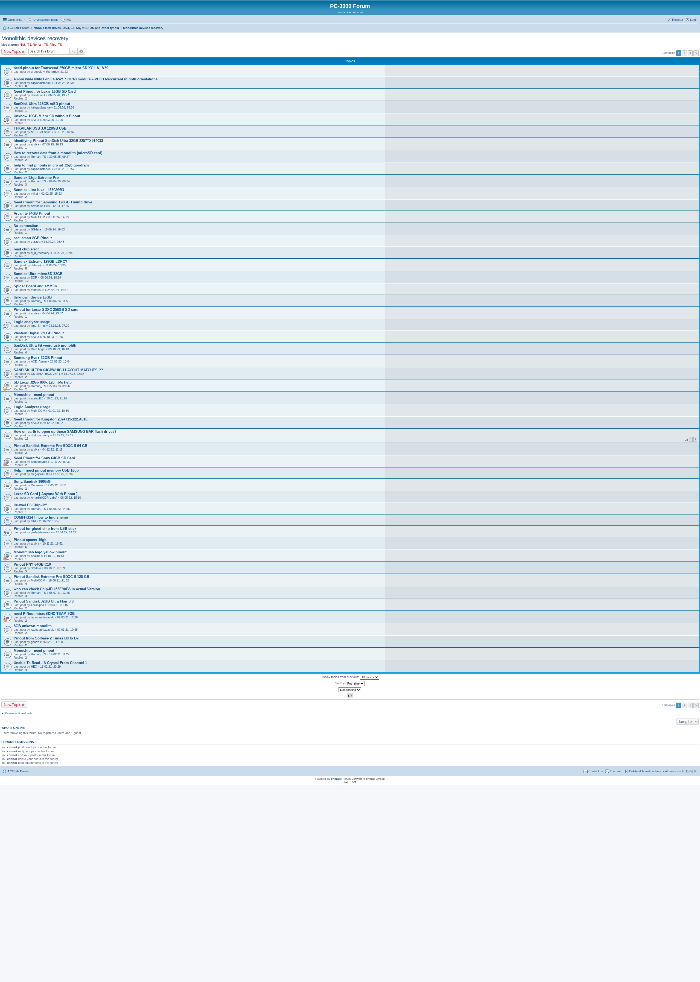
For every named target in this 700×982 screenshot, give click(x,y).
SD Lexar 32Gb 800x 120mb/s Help (43, 382)
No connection (26, 226)
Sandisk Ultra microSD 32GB (38, 274)
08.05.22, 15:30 (70, 497)
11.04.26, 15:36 (64, 107)
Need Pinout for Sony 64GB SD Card (44, 458)
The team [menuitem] (616, 771)
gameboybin (39, 461)
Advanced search (81, 51)
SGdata (36, 229)
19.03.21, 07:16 (57, 605)
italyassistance (41, 82)
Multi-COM (38, 217)
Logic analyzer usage (32, 322)
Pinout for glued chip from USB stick (45, 529)
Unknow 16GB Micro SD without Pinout (47, 116)
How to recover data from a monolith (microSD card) (58, 153)
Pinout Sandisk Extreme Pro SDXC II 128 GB (51, 577)
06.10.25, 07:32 (64, 132)
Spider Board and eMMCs (35, 286)
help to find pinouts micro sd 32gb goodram (51, 165)
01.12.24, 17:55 (58, 205)
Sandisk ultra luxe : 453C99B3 (39, 190)
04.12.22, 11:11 (52, 449)
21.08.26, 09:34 (64, 82)
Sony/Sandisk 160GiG (32, 482)
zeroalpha (37, 605)
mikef (34, 193)
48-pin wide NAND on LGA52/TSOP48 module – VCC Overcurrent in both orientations (86, 79)
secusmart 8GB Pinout (33, 238)
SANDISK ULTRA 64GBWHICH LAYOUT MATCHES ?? (58, 370)
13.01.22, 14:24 (66, 532)
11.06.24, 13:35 (55, 265)
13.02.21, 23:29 (50, 666)
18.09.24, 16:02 (54, 229)
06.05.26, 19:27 (58, 95)
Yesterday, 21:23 (57, 71)
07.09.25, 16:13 (52, 144)
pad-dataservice (41, 532)
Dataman (37, 485)
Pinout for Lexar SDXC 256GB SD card (46, 310)
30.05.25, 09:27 (59, 156)
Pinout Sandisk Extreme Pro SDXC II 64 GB (50, 446)
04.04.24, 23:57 (52, 313)
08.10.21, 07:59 (54, 568)
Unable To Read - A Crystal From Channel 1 (50, 663)
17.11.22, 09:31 (60, 461)
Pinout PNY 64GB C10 (32, 564)
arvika (35, 119)
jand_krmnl (38, 325)
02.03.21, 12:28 (67, 617)
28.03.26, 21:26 (52, 119)
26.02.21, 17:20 (52, 642)
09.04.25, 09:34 (59, 181)
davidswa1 (38, 95)
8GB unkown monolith (33, 626)
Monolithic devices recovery (143, 28)
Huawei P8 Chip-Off (30, 505)
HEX (34, 666)
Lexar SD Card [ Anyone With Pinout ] (45, 494)
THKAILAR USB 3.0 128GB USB (40, 128)
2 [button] (684, 53)
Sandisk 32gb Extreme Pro (36, 178)
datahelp (36, 265)
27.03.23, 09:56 (59, 386)
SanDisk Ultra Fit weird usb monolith (45, 345)
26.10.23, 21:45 (52, 336)
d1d (33, 521)
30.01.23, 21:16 (56, 398)
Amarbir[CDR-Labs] (44, 497)
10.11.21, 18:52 (52, 543)
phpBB (335, 778)
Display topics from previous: (340, 677)
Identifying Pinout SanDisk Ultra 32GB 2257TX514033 (58, 141)
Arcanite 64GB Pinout (32, 213)
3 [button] (690, 53)
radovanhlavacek (42, 617)
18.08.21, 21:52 (58, 580)
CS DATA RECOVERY (45, 373)
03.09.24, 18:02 (63, 253)
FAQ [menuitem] (68, 19)
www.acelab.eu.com (350, 12)
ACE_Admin (39, 361)
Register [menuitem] (677, 19)
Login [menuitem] (693, 19)
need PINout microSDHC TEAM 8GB (44, 614)
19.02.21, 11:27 (59, 654)
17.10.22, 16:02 (63, 474)
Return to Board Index (19, 713)
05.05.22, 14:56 (59, 508)
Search (73, 51)
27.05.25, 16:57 (64, 169)
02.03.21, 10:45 (67, 629)
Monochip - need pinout (34, 395)
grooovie (36, 71)
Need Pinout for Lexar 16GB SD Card (45, 91)
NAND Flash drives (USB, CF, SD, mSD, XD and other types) (76, 28)
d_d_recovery (40, 253)
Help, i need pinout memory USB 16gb (46, 470)
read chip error (26, 249)
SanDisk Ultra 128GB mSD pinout (42, 104)
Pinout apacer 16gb (30, 540)
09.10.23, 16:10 (58, 349)
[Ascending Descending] (350, 689)
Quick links (15, 19)
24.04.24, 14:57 (57, 289)
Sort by (340, 683)
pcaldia (35, 555)
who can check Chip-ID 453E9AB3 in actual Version (57, 589)
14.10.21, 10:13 (53, 555)
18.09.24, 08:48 (54, 241)
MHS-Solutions (41, 132)
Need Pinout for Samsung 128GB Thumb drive (53, 202)
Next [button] (696, 53)
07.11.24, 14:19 (58, 217)
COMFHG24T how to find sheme (41, 517)
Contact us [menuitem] (595, 771)
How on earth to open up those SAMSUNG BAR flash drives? (65, 431)
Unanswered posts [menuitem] (46, 19)
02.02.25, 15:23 (51, 193)
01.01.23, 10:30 (58, 410)
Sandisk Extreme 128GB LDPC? (40, 261)
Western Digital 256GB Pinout (39, 333)
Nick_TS (25, 44)
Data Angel (38, 349)
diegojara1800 (40, 474)
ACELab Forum (18, 28)
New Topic (12, 51)
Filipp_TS (55, 44)
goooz (35, 642)
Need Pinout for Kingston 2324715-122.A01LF (52, 419)
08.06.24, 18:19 (50, 277)
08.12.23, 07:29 (59, 325)
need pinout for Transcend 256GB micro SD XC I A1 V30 (61, 68)
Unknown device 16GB (33, 297)
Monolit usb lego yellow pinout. (41, 552)
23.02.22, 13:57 (49, 521)
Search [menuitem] (695, 28)
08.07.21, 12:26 (59, 592)
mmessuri (37, 289)
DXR (34, 277)
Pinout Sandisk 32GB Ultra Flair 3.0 (44, 601)
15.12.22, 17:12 (63, 435)
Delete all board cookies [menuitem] (645, 771)
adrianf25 (37, 398)
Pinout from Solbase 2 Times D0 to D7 (46, 638)
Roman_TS (40, 44)
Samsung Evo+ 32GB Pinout (38, 358)
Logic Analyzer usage (32, 407)
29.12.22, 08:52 (52, 423)
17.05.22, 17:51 (56, 485)
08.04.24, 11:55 (59, 301)
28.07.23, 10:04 (60, 361)
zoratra (35, 241)
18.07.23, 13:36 (74, 373)
